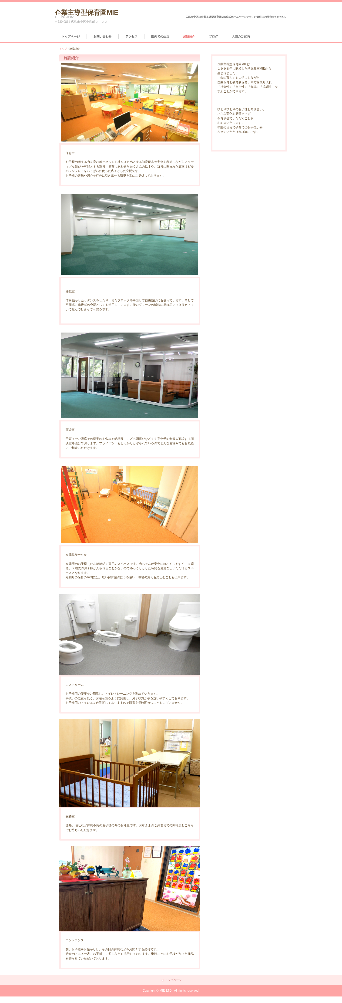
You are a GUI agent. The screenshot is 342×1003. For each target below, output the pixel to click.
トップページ (71, 36)
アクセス (131, 36)
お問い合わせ (103, 36)
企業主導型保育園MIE (86, 11)
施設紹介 (189, 36)
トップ (63, 48)
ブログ (213, 36)
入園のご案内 (241, 36)
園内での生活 (160, 36)
